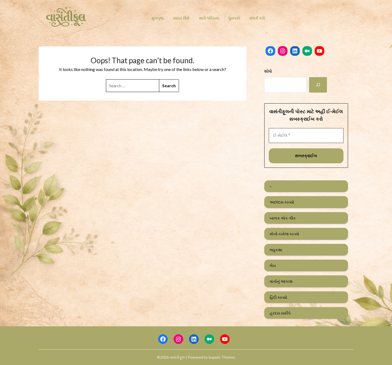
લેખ (273, 265)
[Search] (318, 85)
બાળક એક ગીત (282, 218)
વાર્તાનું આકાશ (281, 281)
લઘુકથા (276, 249)
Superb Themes (222, 357)
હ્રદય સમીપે (280, 313)
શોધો (268, 71)
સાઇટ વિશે (181, 17)
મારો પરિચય (209, 17)
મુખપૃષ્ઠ (157, 17)
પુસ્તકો (234, 17)
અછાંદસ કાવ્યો (282, 202)
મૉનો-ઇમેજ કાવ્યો (284, 233)
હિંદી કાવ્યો (278, 297)
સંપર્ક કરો (257, 17)
